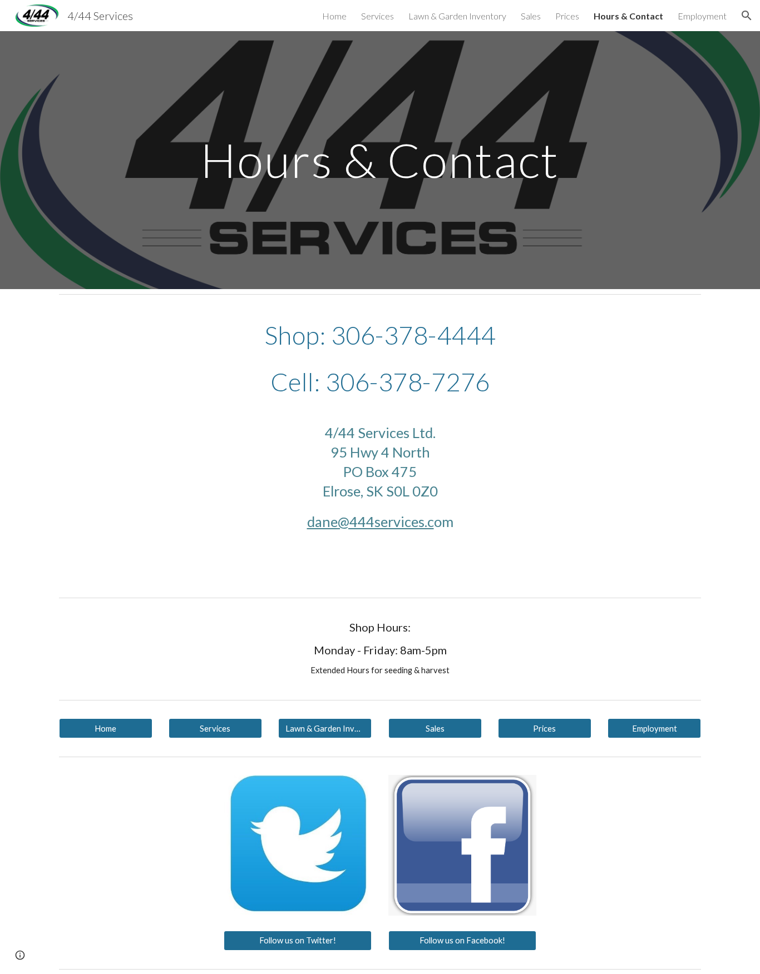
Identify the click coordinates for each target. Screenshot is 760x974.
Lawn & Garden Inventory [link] (457, 16)
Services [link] (377, 16)
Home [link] (334, 16)
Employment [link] (702, 16)
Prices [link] (567, 16)
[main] (380, 160)
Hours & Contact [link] (628, 16)
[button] (746, 15)
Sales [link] (531, 16)
